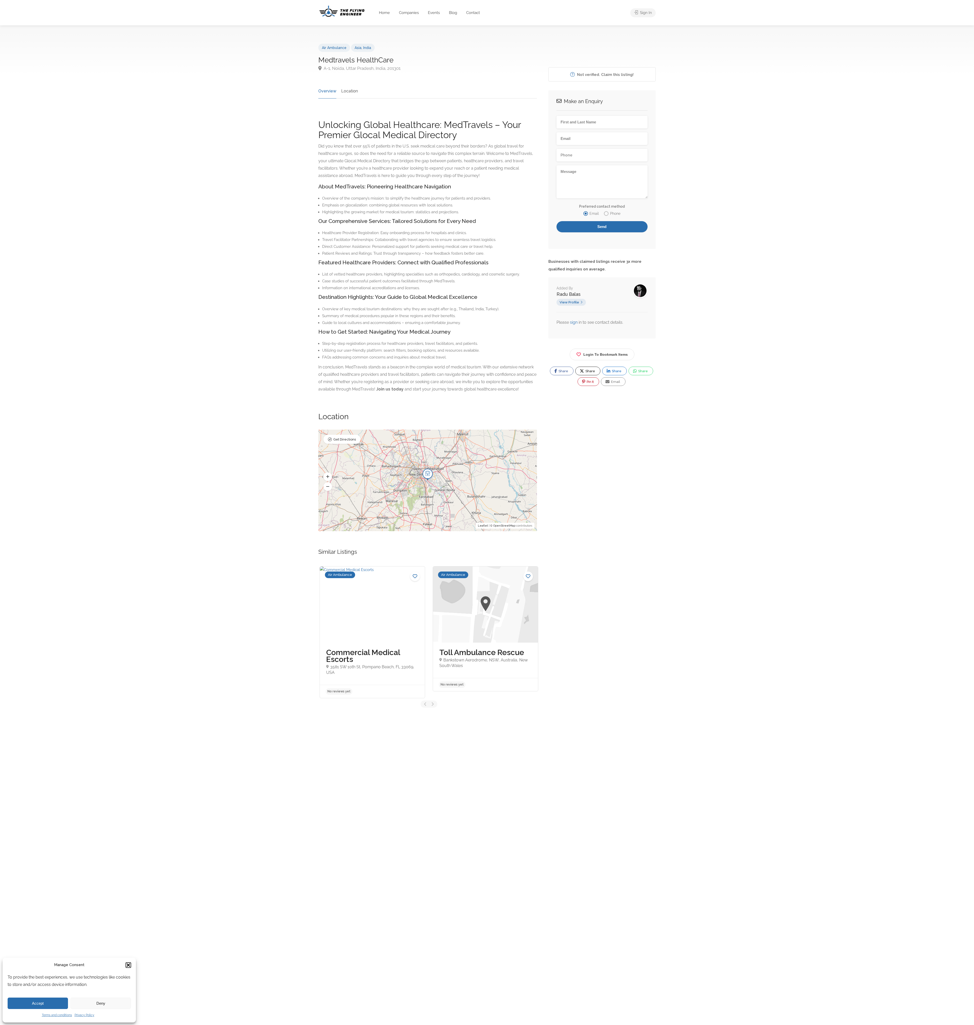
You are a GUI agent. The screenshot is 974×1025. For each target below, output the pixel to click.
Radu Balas (568, 294)
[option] (419, 632)
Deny (100, 1003)
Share (563, 371)
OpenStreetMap (504, 525)
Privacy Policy (84, 1015)
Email (615, 382)
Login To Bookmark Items (605, 354)
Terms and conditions (57, 1015)
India (367, 48)
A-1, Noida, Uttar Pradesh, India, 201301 (362, 68)
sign (574, 322)
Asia (358, 48)
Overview (327, 91)
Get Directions (344, 439)
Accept (38, 1003)
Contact (473, 12)
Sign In (645, 12)
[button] (128, 965)
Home (384, 12)
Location (349, 91)
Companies (409, 12)
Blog (453, 12)
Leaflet (483, 525)
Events (434, 12)
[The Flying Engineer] (342, 10)
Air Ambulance (334, 48)
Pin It (590, 382)
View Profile (569, 302)
